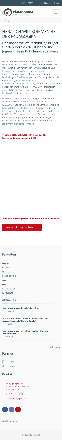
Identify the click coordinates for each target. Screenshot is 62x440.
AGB (4, 284)
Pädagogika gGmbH (17, 386)
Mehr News (54, 347)
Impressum (7, 293)
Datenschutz (8, 288)
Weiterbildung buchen (19, 227)
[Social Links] (5, 3)
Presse (5, 271)
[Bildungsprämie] (31, 421)
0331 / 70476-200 (29, 3)
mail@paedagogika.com (50, 3)
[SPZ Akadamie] (11, 362)
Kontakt (6, 263)
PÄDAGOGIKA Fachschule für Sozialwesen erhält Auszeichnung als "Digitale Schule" (25, 319)
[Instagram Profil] (11, 409)
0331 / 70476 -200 (14, 394)
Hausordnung (9, 276)
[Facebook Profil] (5, 409)
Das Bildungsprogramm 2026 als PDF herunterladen (31, 218)
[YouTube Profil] (18, 409)
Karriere (6, 267)
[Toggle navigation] (56, 12)
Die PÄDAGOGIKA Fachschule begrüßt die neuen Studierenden (25, 332)
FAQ (4, 280)
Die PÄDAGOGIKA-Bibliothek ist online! (21, 308)
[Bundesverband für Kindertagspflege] (11, 367)
